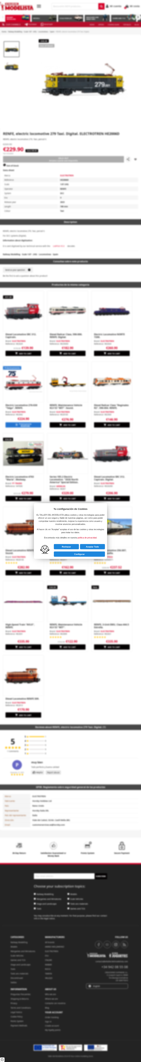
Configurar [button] (79, 554)
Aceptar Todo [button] (92, 547)
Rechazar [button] (66, 547)
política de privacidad (87, 537)
